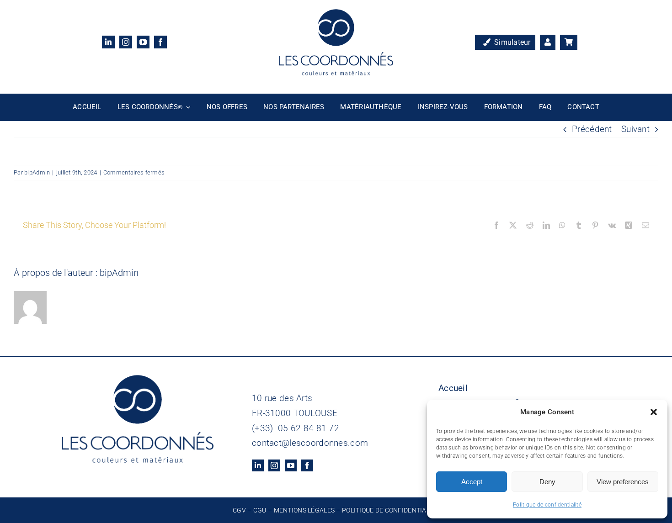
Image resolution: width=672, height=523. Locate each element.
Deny (547, 482)
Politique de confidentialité (547, 505)
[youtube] (143, 42)
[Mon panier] (568, 42)
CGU (260, 510)
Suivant (635, 129)
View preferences (623, 482)
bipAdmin (37, 172)
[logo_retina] (336, 13)
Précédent (592, 129)
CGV (239, 510)
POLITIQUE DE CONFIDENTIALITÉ (390, 510)
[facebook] (160, 42)
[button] (653, 412)
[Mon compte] (547, 42)
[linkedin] (108, 42)
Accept (471, 482)
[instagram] (125, 42)
